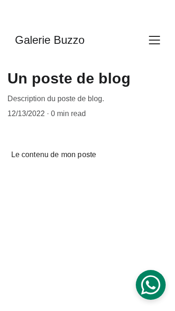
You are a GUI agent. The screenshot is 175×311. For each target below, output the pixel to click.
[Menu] (154, 40)
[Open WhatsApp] (151, 285)
